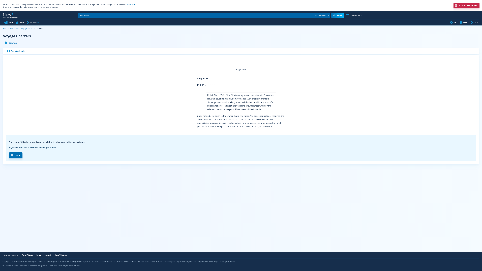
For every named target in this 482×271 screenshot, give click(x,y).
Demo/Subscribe (61, 255)
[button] (32, 22)
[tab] (11, 43)
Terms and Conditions (10, 255)
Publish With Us (27, 255)
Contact (48, 255)
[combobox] (321, 15)
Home (5, 28)
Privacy (39, 255)
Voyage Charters (27, 28)
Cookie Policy (131, 4)
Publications (14, 28)
